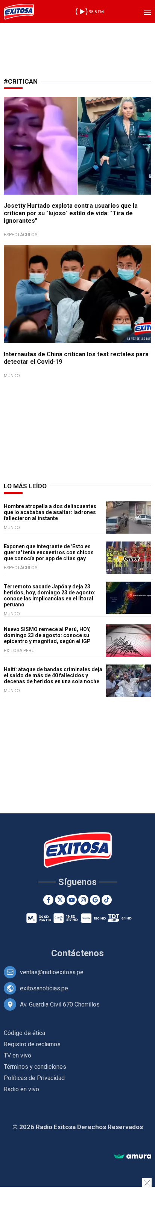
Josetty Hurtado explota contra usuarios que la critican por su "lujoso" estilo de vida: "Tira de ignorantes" (71, 213)
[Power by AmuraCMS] (132, 1156)
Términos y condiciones (35, 1066)
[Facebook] (48, 900)
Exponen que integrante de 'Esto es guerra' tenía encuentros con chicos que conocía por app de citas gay (49, 552)
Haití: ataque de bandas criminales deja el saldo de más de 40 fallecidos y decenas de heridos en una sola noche (53, 675)
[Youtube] (72, 900)
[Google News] (95, 900)
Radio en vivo (21, 1089)
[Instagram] (83, 900)
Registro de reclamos (32, 1044)
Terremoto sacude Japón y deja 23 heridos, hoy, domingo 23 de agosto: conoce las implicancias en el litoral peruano (50, 596)
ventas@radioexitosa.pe (52, 972)
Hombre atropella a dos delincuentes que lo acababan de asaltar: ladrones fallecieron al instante (50, 512)
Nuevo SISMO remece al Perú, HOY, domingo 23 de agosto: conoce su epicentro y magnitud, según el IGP (47, 635)
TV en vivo (17, 1055)
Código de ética (24, 1032)
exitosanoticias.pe (44, 988)
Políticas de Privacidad (34, 1078)
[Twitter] (60, 900)
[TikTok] (107, 900)
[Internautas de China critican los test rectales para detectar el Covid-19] (77, 294)
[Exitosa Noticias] (19, 12)
